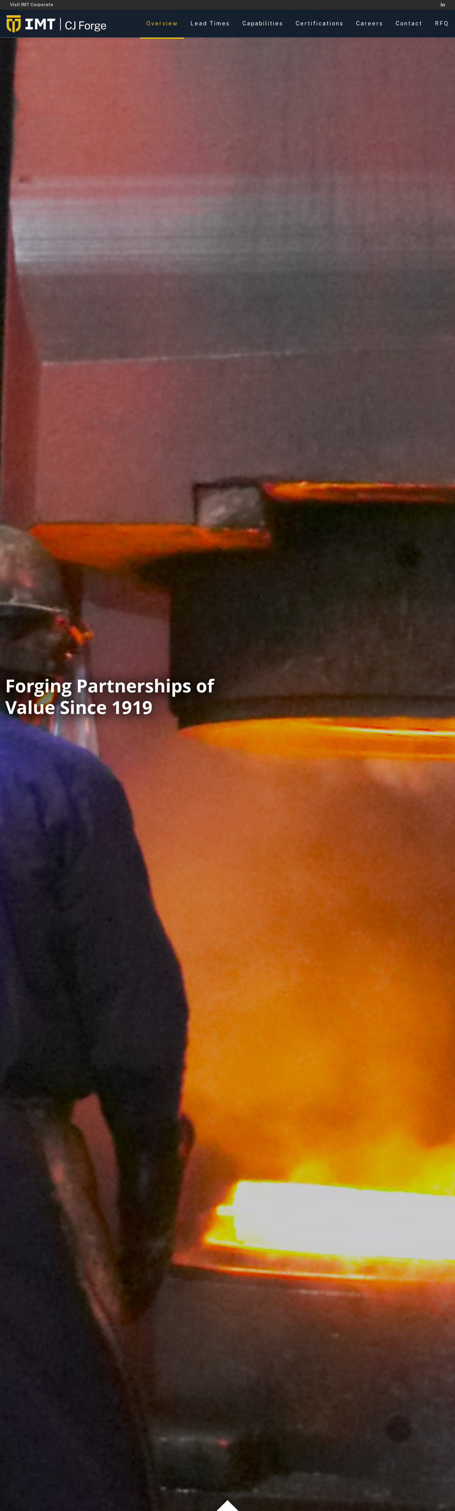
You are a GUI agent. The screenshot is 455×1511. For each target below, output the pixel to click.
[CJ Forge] (57, 23)
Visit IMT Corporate (31, 4)
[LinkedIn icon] (442, 4)
